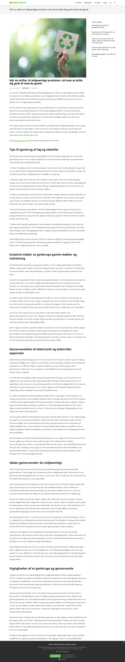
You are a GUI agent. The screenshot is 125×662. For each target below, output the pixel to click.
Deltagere (88, 3)
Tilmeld (97, 3)
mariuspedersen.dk (20, 140)
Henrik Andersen (14, 88)
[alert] (62, 651)
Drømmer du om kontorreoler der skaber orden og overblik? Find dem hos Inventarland (103, 41)
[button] (62, 659)
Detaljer (80, 648)
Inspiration (34, 88)
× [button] (123, 642)
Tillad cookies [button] (55, 656)
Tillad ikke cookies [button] (68, 656)
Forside (78, 3)
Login (105, 3)
